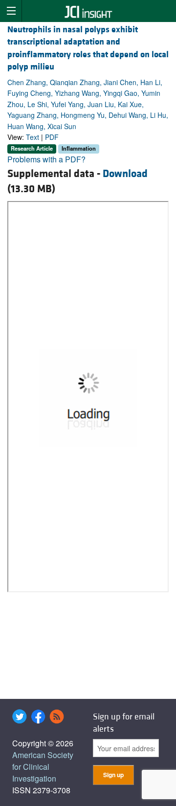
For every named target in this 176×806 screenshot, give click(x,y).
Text (32, 137)
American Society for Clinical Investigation (42, 766)
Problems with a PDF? (46, 159)
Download (125, 173)
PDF (52, 137)
